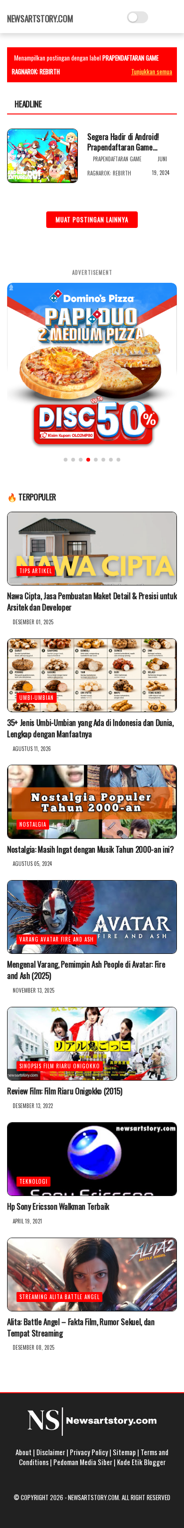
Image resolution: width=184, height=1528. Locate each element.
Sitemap (124, 1452)
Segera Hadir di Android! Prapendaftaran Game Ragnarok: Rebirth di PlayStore (123, 141)
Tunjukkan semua (151, 71)
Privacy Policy (89, 1452)
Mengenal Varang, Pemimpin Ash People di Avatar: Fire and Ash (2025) (86, 970)
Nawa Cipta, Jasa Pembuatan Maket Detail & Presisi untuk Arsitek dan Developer (91, 601)
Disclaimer (50, 1452)
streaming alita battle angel (59, 1297)
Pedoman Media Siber (82, 1462)
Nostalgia (32, 824)
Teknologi (33, 1181)
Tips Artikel (35, 571)
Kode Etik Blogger (141, 1462)
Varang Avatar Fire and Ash (56, 939)
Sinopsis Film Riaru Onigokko (59, 1066)
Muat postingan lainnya (92, 219)
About (24, 1452)
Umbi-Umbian (36, 697)
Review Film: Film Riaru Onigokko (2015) (64, 1091)
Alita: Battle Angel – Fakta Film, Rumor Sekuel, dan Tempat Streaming (81, 1327)
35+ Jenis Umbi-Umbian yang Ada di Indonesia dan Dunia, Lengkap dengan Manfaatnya (90, 728)
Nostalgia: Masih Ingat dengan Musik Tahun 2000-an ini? (90, 849)
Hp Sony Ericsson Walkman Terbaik (58, 1206)
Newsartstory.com (40, 18)
